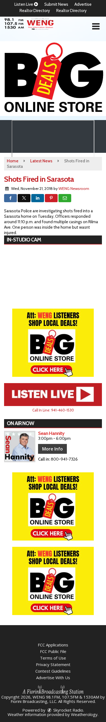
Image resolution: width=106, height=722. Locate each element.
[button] (96, 26)
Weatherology (84, 714)
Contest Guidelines (53, 671)
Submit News (56, 4)
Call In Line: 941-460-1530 (53, 410)
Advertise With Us (53, 677)
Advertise (83, 4)
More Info (52, 449)
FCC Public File (53, 651)
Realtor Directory (35, 10)
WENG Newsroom (73, 188)
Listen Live (24, 4)
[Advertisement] (53, 78)
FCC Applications (53, 645)
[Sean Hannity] (19, 446)
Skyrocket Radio (67, 710)
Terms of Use (53, 658)
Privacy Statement (53, 664)
